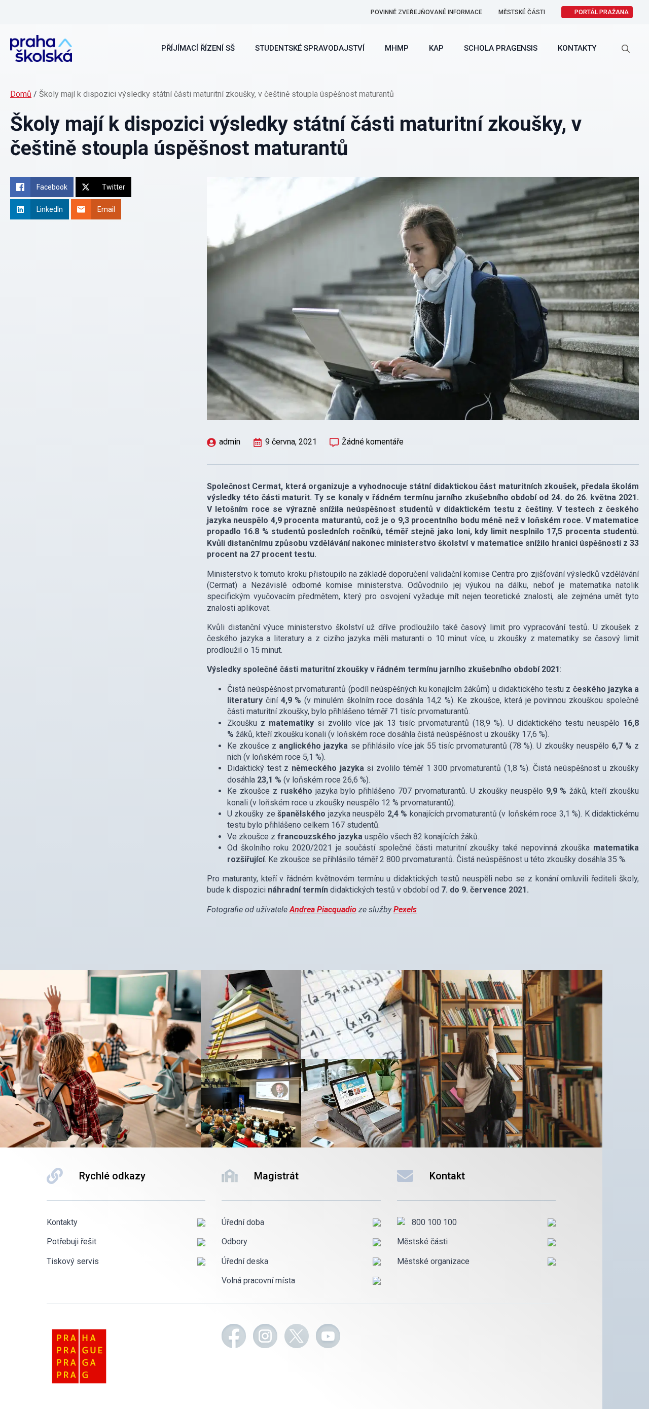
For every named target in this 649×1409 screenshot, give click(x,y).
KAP (436, 48)
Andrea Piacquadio (323, 909)
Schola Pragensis (500, 48)
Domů (20, 94)
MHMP (397, 48)
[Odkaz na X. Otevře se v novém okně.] (296, 1337)
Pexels (405, 909)
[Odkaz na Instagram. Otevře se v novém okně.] (265, 1337)
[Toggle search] (625, 48)
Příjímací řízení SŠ (198, 48)
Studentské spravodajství (310, 48)
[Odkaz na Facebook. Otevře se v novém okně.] (234, 1337)
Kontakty (577, 48)
